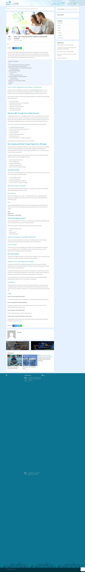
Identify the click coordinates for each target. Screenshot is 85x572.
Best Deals (60, 23)
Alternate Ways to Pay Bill (14, 70)
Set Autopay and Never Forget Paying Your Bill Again (20, 67)
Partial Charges (14, 77)
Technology (69, 3)
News (58, 3)
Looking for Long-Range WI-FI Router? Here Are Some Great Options (35, 379)
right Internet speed (26, 264)
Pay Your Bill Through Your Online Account (18, 66)
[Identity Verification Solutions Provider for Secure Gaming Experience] (45, 356)
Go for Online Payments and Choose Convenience (19, 64)
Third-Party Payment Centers (16, 74)
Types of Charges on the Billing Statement (18, 76)
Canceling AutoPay (14, 69)
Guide (59, 27)
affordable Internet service (37, 90)
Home (55, 3)
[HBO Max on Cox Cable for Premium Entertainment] (14, 360)
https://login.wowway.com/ (40, 119)
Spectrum (60, 35)
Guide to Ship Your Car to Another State (65, 45)
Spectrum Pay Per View (62, 58)
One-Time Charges (15, 79)
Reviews (63, 3)
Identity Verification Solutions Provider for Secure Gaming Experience (44, 359)
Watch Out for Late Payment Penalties (17, 80)
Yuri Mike (20, 40)
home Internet (27, 52)
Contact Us (75, 3)
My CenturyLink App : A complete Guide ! (65, 51)
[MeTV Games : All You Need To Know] (30, 360)
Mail (12, 73)
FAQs (10, 83)
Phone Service (14, 72)
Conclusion (11, 82)
